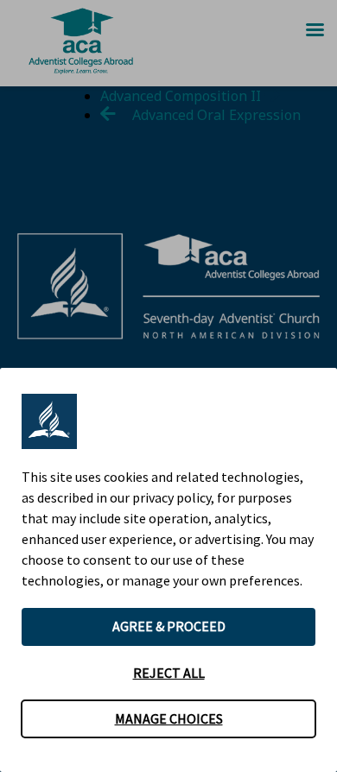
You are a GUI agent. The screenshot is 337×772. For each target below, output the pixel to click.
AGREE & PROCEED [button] (169, 626)
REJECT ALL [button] (169, 672)
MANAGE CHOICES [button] (169, 718)
